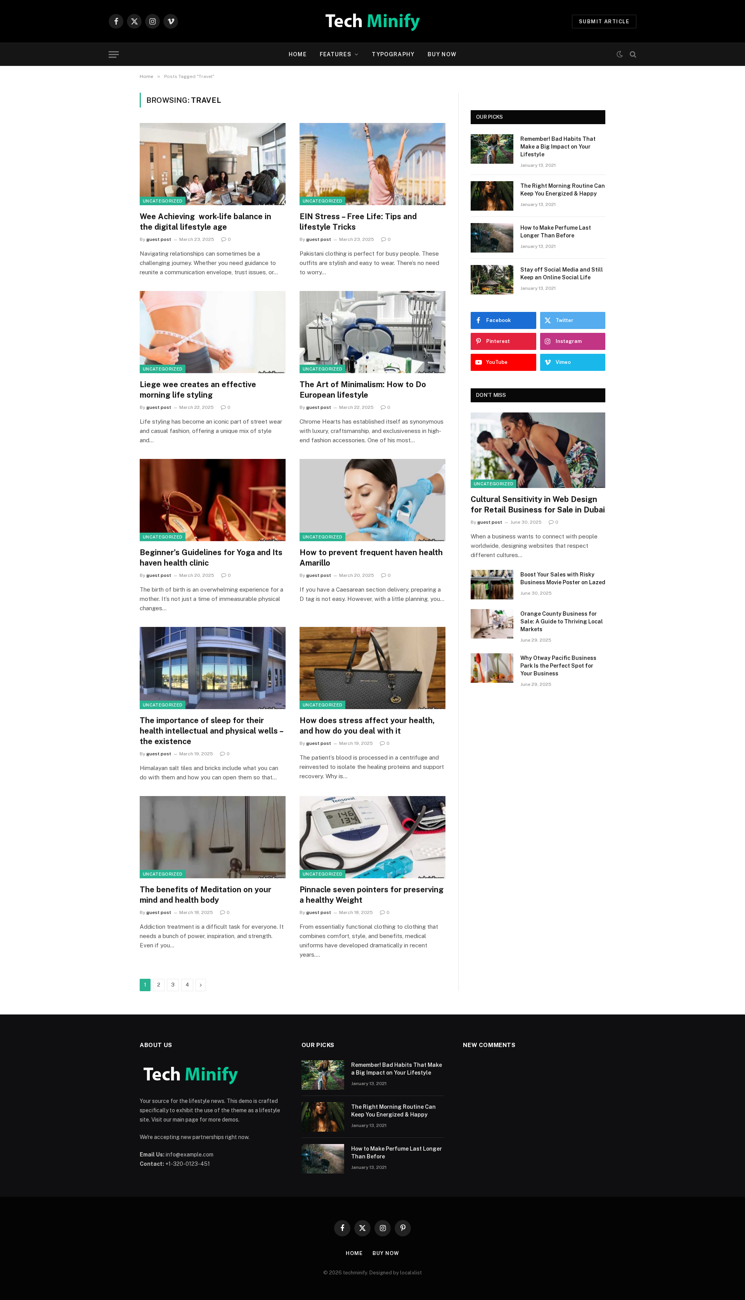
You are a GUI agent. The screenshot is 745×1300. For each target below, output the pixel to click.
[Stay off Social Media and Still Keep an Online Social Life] (492, 279)
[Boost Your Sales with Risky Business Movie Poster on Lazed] (492, 584)
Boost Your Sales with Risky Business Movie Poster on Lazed (562, 578)
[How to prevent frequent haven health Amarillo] (372, 500)
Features (336, 54)
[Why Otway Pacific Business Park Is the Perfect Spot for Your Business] (492, 668)
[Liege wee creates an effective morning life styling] (213, 332)
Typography (393, 54)
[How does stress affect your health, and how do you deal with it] (372, 668)
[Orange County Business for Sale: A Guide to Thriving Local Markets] (492, 624)
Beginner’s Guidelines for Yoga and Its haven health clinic (211, 558)
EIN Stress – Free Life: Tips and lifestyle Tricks (358, 222)
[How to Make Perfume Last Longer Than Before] (492, 238)
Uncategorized (162, 201)
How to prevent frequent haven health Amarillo (371, 558)
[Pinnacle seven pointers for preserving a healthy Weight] (372, 837)
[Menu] (114, 54)
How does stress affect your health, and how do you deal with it (367, 726)
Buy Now (442, 54)
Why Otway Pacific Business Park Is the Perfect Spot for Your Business (558, 666)
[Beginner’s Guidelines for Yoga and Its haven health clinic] (213, 500)
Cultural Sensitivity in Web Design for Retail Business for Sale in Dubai (538, 504)
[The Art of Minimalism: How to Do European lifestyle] (372, 332)
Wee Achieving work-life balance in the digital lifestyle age (205, 222)
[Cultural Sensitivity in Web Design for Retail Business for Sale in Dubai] (538, 450)
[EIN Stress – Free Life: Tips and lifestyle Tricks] (372, 164)
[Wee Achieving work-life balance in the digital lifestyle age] (213, 164)
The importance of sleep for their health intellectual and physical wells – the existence (211, 731)
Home (297, 54)
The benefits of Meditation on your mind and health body (205, 895)
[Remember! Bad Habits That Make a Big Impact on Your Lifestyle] (492, 149)
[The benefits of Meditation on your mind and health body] (213, 837)
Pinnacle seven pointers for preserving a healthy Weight (372, 895)
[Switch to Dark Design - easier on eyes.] (620, 54)
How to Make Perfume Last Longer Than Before (555, 232)
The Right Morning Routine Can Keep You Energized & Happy (562, 190)
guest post (158, 239)
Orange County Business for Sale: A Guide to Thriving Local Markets (561, 621)
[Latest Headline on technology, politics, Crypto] (372, 21)
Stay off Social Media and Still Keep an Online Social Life (561, 273)
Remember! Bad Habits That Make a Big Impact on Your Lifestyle (558, 147)
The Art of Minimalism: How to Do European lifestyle (363, 390)
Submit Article (604, 21)
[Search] (632, 54)
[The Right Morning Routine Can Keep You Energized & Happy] (492, 196)
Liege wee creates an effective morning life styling (198, 390)
